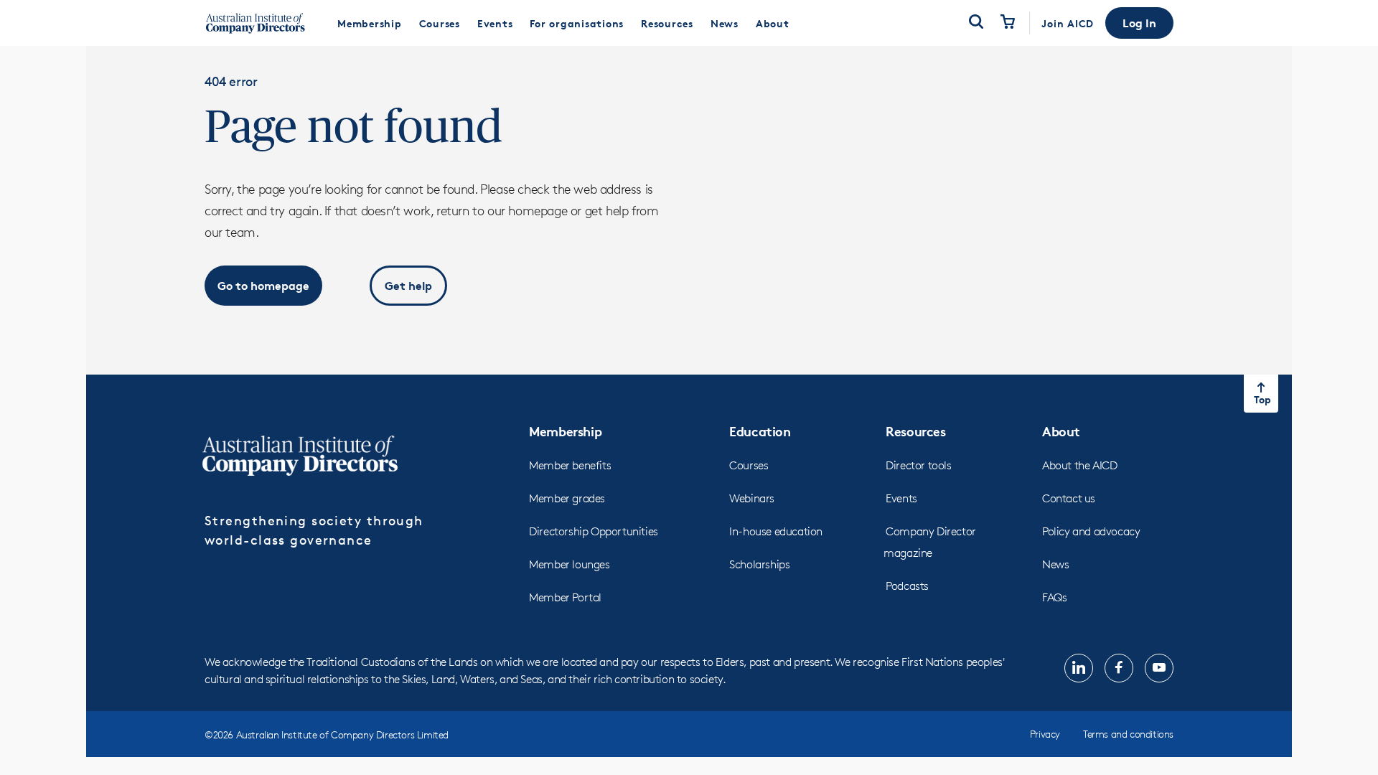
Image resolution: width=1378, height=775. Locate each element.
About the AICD (1079, 465)
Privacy (1045, 734)
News (1055, 564)
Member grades (567, 498)
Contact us (1068, 498)
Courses (748, 465)
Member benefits (570, 465)
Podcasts (907, 586)
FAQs (1054, 597)
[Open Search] (976, 23)
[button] (1139, 23)
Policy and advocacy (1091, 531)
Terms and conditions (1128, 734)
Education (759, 431)
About (1061, 431)
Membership (565, 431)
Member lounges (569, 564)
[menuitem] (370, 23)
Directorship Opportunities (593, 531)
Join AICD (1067, 23)
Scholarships (759, 564)
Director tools (918, 465)
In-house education (775, 531)
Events (901, 498)
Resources (915, 431)
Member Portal (565, 597)
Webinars (751, 498)
